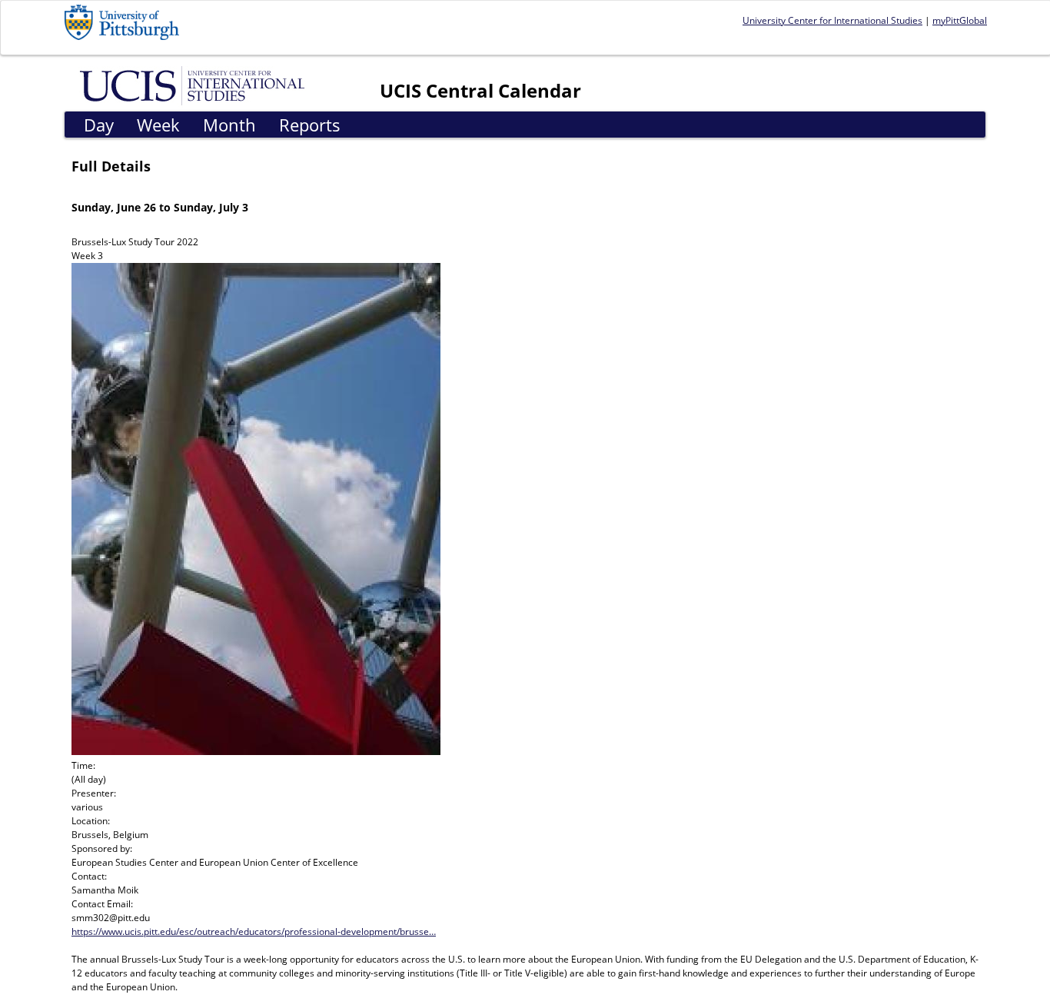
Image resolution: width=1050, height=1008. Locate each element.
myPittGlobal (959, 20)
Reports (310, 124)
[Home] (194, 84)
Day (99, 124)
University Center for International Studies (832, 20)
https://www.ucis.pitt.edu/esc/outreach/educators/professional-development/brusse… (253, 931)
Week (158, 124)
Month (229, 124)
